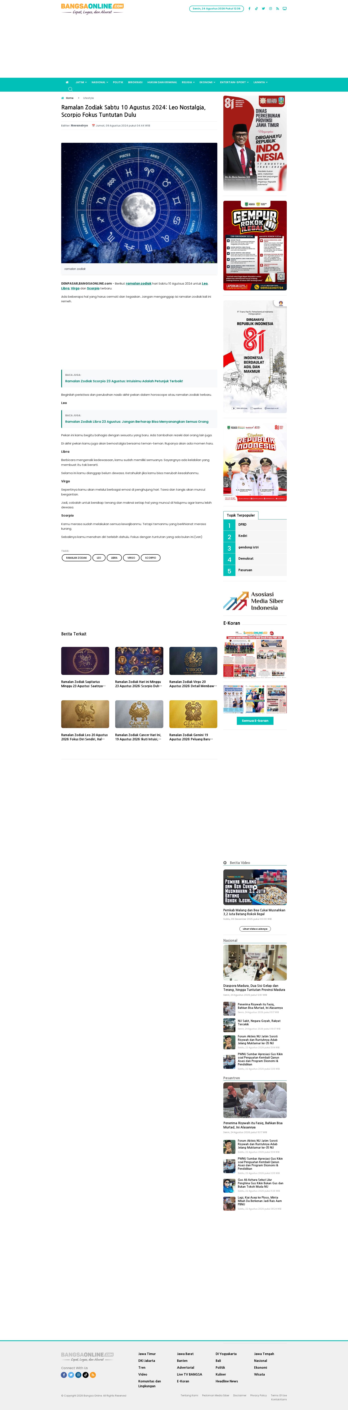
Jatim (80, 82)
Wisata (259, 1374)
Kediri (242, 535)
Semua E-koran (255, 720)
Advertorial (185, 1367)
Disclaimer (239, 1395)
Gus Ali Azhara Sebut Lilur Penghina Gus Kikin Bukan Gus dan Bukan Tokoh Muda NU (260, 1183)
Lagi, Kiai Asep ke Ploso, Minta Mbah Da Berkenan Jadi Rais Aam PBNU (260, 1201)
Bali (218, 1360)
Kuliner (221, 1374)
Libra (65, 288)
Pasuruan (245, 570)
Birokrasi (135, 82)
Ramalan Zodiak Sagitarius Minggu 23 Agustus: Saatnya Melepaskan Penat (82, 686)
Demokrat (245, 558)
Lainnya (259, 82)
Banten (182, 1360)
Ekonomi (206, 82)
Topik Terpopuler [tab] (241, 515)
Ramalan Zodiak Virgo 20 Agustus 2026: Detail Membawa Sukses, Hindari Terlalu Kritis (192, 686)
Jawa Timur (147, 1353)
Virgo (75, 288)
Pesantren (231, 1078)
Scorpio (93, 288)
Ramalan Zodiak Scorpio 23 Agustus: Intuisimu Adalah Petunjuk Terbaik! (124, 381)
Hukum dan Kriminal (162, 82)
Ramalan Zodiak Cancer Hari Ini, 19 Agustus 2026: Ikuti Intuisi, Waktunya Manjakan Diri (138, 739)
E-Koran (231, 623)
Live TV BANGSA (189, 1374)
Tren (141, 1367)
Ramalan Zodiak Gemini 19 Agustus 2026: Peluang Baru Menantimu (189, 739)
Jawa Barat (185, 1353)
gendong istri (248, 547)
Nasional (98, 82)
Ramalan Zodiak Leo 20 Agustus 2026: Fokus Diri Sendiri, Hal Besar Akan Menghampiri (84, 739)
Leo (205, 283)
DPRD (242, 524)
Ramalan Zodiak (76, 557)
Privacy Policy (258, 1395)
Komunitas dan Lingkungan (149, 1384)
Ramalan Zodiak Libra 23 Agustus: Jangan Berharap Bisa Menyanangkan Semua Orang (136, 421)
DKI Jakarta (146, 1360)
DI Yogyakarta (226, 1353)
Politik (118, 82)
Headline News (227, 1381)
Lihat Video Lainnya (255, 928)
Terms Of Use (279, 1395)
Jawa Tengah (264, 1353)
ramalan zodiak (138, 283)
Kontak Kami (279, 1399)
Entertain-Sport (233, 82)
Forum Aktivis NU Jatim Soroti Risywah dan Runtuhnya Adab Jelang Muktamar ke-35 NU (258, 1040)
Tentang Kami (189, 1395)
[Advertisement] (174, 47)
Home (70, 98)
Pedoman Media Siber (215, 1395)
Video (142, 1374)
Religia (187, 82)
